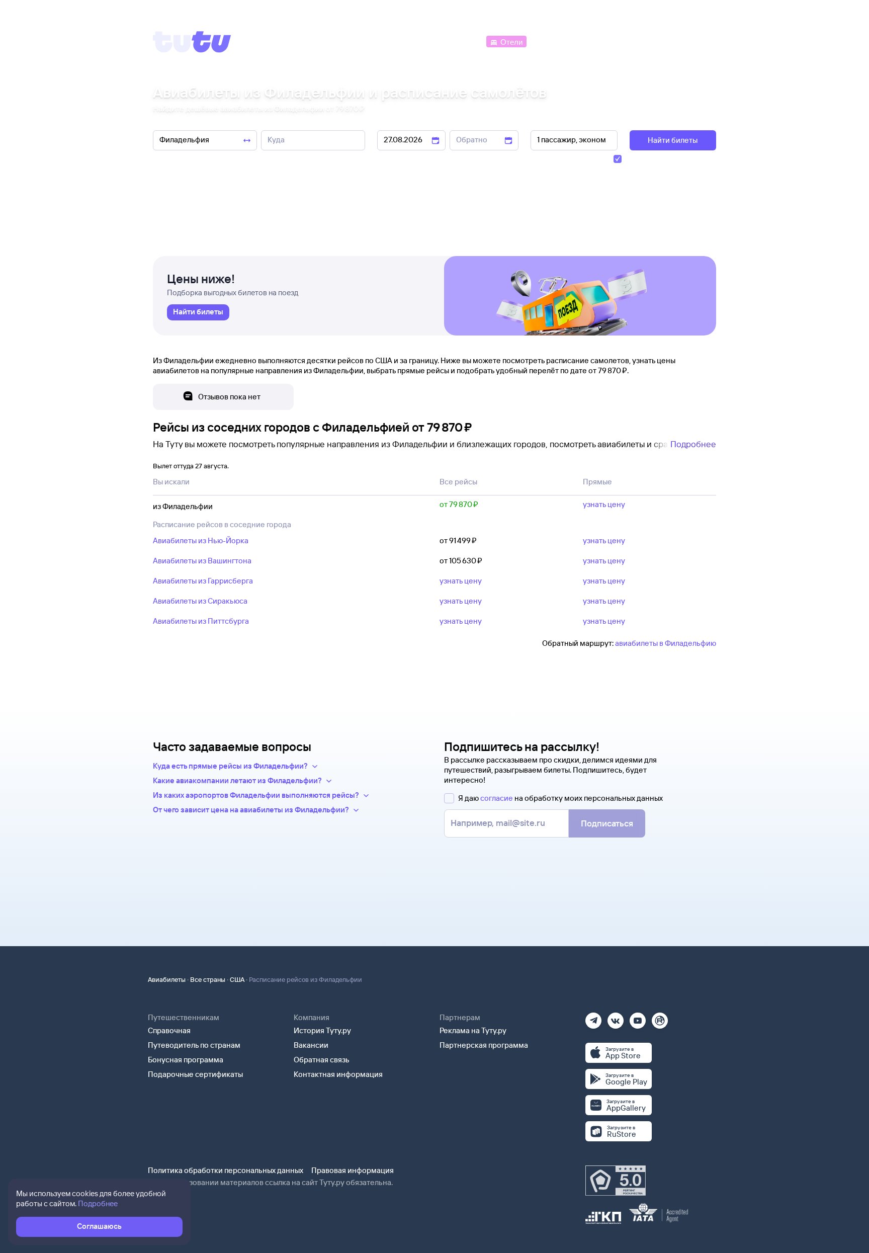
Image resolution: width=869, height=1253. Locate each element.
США (237, 979)
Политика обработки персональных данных (225, 1170)
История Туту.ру (322, 1030)
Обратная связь (322, 1059)
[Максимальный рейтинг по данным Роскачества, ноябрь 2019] (615, 1180)
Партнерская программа (484, 1045)
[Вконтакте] (615, 1017)
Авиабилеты (167, 979)
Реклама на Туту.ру (473, 1030)
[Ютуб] (638, 1017)
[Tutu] (192, 42)
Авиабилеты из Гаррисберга (203, 581)
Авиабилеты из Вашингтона (202, 560)
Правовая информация (352, 1170)
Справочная (169, 1030)
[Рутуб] (660, 1017)
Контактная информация (338, 1074)
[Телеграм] (593, 1017)
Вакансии (311, 1045)
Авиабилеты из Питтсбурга (201, 621)
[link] (198, 312)
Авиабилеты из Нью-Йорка (200, 540)
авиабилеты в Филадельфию (665, 643)
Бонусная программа (185, 1059)
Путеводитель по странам (194, 1045)
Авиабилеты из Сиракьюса (200, 601)
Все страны (207, 979)
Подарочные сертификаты (195, 1074)
